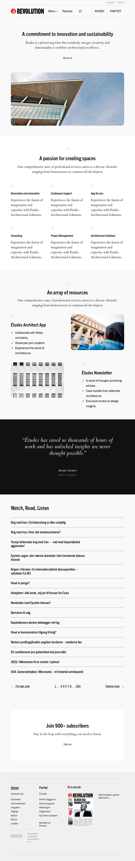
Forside (43, 793)
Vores (42, 803)
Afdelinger (44, 807)
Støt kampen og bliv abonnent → (108, 796)
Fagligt (14, 811)
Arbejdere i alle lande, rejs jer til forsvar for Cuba (40, 593)
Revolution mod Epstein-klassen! (31, 602)
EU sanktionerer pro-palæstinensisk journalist (38, 652)
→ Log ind (109, 2)
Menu (51, 11)
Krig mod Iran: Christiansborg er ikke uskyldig (38, 522)
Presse (42, 825)
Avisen (15, 787)
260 (78, 686)
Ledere (14, 823)
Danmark (16, 799)
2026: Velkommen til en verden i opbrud (35, 662)
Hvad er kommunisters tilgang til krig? (33, 632)
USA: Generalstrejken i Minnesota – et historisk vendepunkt (47, 671)
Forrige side (20, 686)
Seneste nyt (17, 793)
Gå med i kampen (48, 815)
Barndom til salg (20, 612)
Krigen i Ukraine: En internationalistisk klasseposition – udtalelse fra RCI (44, 571)
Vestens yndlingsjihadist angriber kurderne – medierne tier (46, 642)
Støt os (120, 2)
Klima (14, 819)
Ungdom (15, 807)
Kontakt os (45, 822)
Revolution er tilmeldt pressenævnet (33, 837)
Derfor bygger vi (47, 799)
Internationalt (18, 803)
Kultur (14, 815)
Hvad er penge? (20, 583)
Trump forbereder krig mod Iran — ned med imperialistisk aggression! (45, 543)
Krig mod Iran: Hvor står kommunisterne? (36, 532)
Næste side (114, 686)
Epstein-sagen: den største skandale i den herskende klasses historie (48, 557)
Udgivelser (45, 811)
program (50, 803)
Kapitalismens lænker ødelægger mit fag (35, 622)
